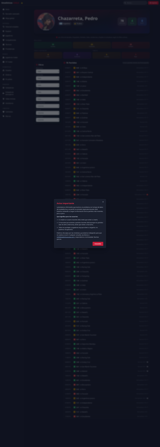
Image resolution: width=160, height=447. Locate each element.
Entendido (98, 244)
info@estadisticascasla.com (65, 237)
